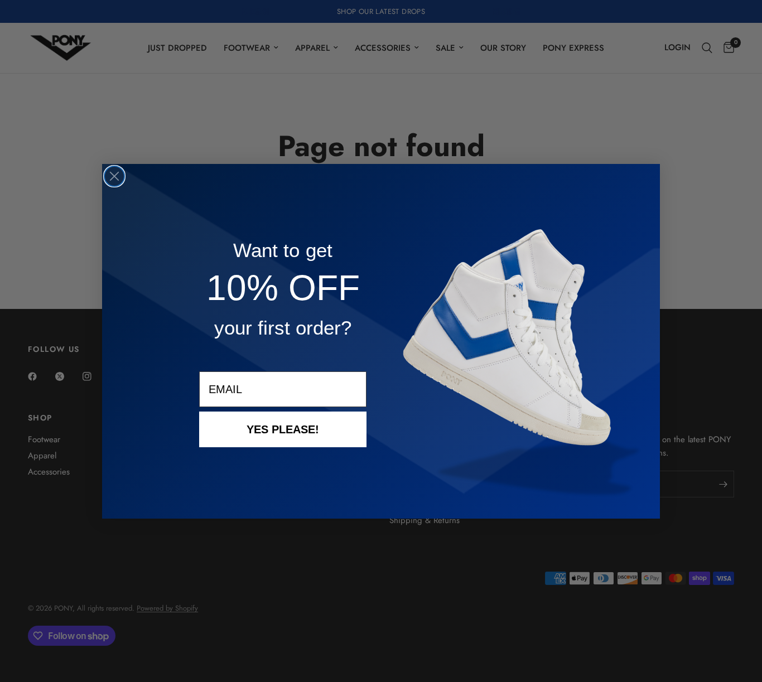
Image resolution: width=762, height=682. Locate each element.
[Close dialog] (114, 176)
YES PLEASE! (283, 429)
